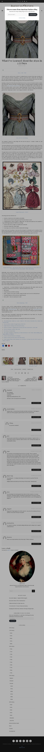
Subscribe (33, 14)
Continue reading (22, 17)
